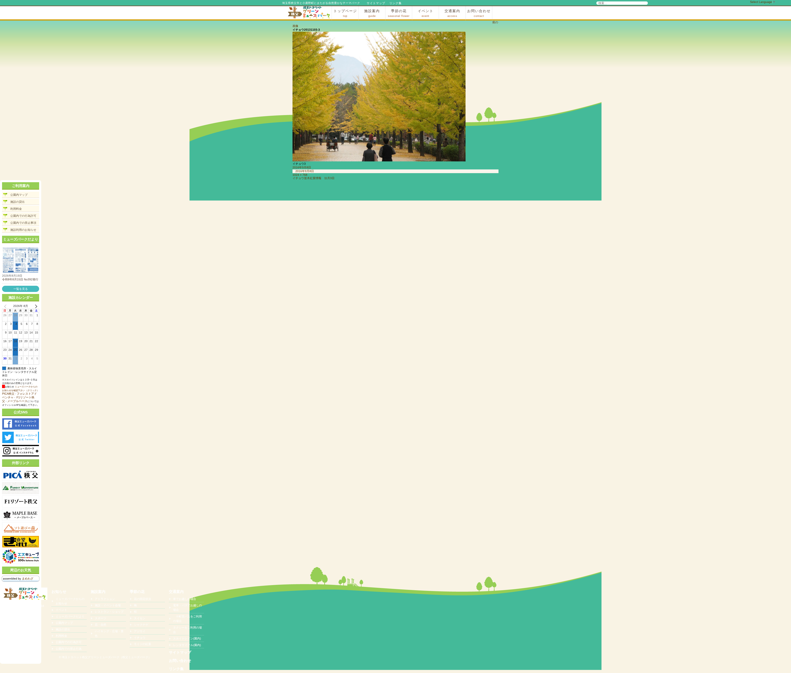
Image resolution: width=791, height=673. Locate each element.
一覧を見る (20, 288)
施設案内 (372, 13)
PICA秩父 (8, 393)
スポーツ (100, 618)
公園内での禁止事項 (23, 222)
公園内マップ (19, 194)
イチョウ (139, 637)
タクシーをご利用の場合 (187, 630)
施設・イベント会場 (108, 605)
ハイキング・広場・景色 (109, 633)
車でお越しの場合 (184, 599)
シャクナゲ (141, 624)
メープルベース (17, 401)
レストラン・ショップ (109, 611)
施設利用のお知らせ (23, 229)
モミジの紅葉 (142, 644)
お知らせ (58, 592)
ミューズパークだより (70, 616)
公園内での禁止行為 (69, 648)
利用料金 (16, 208)
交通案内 (452, 13)
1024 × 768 (300, 174)
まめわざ (27, 578)
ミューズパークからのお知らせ (70, 601)
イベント (425, 13)
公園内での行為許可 (23, 215)
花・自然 (100, 624)
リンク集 (395, 3)
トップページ (345, 13)
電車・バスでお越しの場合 (187, 607)
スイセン (139, 618)
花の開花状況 (142, 599)
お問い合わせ (479, 13)
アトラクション (105, 599)
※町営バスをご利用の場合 (187, 619)
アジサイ (139, 631)
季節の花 (399, 13)
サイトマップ (376, 3)
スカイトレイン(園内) (187, 638)
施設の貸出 (17, 201)
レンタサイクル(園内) (187, 645)
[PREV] (6, 306)
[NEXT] (35, 306)
